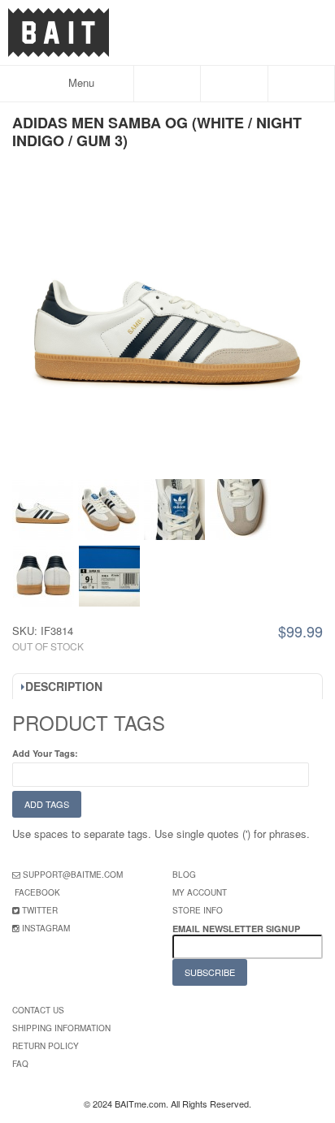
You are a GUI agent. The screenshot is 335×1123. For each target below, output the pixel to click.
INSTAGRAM (46, 928)
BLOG (184, 874)
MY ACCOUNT (199, 892)
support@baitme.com (73, 874)
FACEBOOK (37, 892)
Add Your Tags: (45, 753)
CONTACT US (38, 1010)
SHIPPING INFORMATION (61, 1028)
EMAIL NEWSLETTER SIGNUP (237, 928)
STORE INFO (197, 910)
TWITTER (40, 910)
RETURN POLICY (45, 1046)
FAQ (20, 1063)
